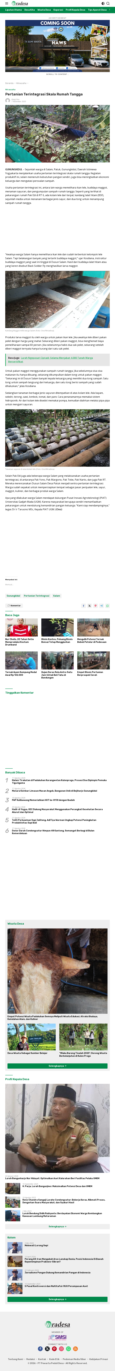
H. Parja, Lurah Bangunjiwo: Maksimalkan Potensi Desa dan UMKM (57, 1186)
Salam (56, 596)
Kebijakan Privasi (98, 1359)
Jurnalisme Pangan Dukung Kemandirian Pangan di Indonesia (57, 1272)
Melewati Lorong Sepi (36, 1245)
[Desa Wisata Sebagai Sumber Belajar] (31, 1037)
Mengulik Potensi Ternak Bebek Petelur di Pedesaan (91, 640)
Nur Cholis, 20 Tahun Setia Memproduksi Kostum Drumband (19, 642)
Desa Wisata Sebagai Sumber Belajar (27, 1053)
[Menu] (7, 3)
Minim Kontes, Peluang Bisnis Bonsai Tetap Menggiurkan (57, 640)
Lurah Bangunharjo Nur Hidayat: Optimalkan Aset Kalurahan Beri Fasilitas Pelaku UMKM (52, 1178)
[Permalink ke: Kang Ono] (7, 100)
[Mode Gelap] (103, 3)
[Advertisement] (57, 229)
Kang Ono (15, 99)
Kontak (42, 1359)
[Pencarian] (108, 3)
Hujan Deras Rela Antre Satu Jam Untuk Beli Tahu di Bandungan (56, 675)
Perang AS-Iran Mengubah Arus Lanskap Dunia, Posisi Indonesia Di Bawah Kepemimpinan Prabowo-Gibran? (64, 1260)
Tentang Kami (15, 1359)
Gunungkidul (13, 596)
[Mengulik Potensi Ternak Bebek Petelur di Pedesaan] (93, 627)
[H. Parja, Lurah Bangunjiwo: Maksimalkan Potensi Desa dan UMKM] (12, 1188)
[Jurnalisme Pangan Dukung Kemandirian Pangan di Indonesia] (14, 1274)
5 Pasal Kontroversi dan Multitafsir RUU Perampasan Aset (56, 1286)
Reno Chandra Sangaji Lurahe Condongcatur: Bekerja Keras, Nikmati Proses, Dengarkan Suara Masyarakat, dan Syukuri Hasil (63, 1201)
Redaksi (30, 1359)
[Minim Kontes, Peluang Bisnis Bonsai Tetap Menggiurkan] (57, 627)
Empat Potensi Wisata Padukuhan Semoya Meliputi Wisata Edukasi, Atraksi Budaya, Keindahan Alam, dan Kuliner (52, 1017)
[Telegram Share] (101, 606)
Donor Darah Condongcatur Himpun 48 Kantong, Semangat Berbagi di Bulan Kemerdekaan (53, 832)
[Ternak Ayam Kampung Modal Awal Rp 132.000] (21, 660)
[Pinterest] (54, 1349)
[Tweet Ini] (89, 606)
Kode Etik (54, 1359)
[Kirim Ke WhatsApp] (107, 606)
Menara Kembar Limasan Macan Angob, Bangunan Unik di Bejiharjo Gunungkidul (54, 791)
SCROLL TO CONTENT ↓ (57, 74)
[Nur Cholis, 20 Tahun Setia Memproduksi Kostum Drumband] (21, 627)
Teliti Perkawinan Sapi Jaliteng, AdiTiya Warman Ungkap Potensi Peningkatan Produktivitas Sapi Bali (54, 821)
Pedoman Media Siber (74, 1359)
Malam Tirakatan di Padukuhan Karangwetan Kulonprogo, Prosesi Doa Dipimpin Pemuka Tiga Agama (59, 781)
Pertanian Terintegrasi (36, 596)
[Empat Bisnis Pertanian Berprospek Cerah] (93, 660)
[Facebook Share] (83, 606)
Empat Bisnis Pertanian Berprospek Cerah (90, 673)
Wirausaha (10, 89)
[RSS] (75, 1349)
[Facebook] (40, 1349)
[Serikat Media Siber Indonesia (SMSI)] (57, 1337)
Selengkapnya (56, 1066)
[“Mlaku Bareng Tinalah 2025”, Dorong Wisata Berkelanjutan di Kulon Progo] (83, 1037)
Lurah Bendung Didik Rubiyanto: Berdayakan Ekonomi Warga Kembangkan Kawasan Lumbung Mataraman (62, 1214)
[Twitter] (47, 1349)
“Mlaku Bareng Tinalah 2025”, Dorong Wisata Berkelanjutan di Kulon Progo (83, 1054)
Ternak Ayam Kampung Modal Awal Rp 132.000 (21, 673)
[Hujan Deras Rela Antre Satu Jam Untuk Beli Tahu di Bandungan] (57, 660)
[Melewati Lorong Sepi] (14, 1247)
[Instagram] (61, 1349)
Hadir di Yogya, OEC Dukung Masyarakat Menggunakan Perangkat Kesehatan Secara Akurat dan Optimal (57, 810)
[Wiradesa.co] (19, 3)
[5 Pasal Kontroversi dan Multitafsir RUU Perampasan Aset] (14, 1288)
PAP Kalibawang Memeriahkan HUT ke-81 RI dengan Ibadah (43, 800)
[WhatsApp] (68, 1349)
